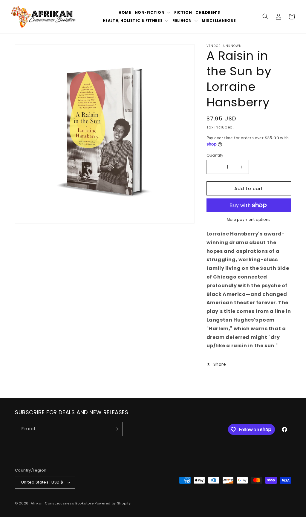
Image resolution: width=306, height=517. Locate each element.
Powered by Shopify (113, 503)
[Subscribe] (115, 429)
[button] (153, 12)
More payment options (249, 219)
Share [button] (219, 364)
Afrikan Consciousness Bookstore (62, 503)
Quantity (215, 155)
